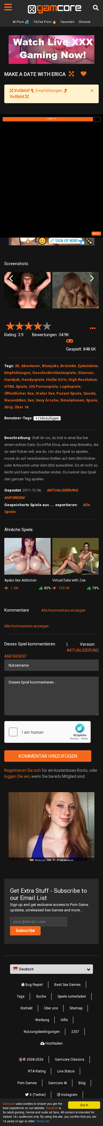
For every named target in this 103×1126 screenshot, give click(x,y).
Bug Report (34, 985)
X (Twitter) (37, 1095)
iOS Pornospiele (43, 386)
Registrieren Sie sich (22, 770)
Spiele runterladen (72, 996)
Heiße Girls (56, 379)
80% (47, 588)
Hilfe (64, 1020)
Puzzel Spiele (69, 393)
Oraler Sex (45, 393)
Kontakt (27, 1008)
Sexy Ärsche (47, 400)
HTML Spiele (15, 386)
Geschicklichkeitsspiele (54, 373)
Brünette (68, 366)
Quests (89, 393)
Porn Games (27, 1083)
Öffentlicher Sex (19, 393)
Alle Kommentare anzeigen (63, 610)
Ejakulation (88, 366)
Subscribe (25, 930)
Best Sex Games (67, 985)
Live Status (66, 1071)
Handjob (12, 379)
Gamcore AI (57, 1083)
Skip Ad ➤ (96, 233)
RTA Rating (37, 1071)
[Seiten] (8, 7)
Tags (21, 996)
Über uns (51, 1008)
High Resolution (82, 379)
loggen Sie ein (16, 776)
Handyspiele (32, 379)
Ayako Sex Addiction (20, 580)
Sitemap (76, 1008)
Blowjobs (50, 366)
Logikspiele (70, 386)
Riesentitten (15, 400)
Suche (41, 996)
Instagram (69, 1095)
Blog (82, 1083)
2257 (75, 1032)
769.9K (64, 588)
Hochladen (54, 1043)
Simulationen (72, 400)
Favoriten (67, 22)
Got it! (84, 1105)
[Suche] (96, 8)
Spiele (91, 400)
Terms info (42, 1121)
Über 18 (21, 407)
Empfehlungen (17, 373)
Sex (30, 400)
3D (17, 366)
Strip (8, 407)
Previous (11, 278)
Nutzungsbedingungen (42, 1032)
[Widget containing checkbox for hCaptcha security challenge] (47, 732)
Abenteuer (30, 366)
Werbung (42, 1020)
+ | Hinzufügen (47, 418)
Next (92, 278)
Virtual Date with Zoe (69, 580)
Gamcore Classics (69, 1060)
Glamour (86, 373)
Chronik (84, 22)
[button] (92, 328)
